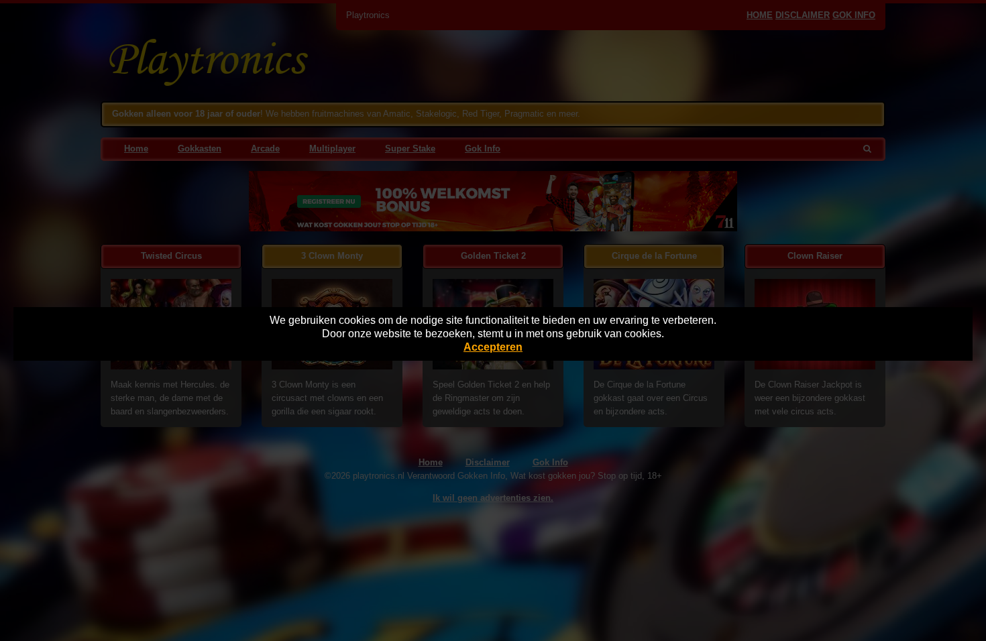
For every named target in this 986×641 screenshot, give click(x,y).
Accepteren (493, 347)
